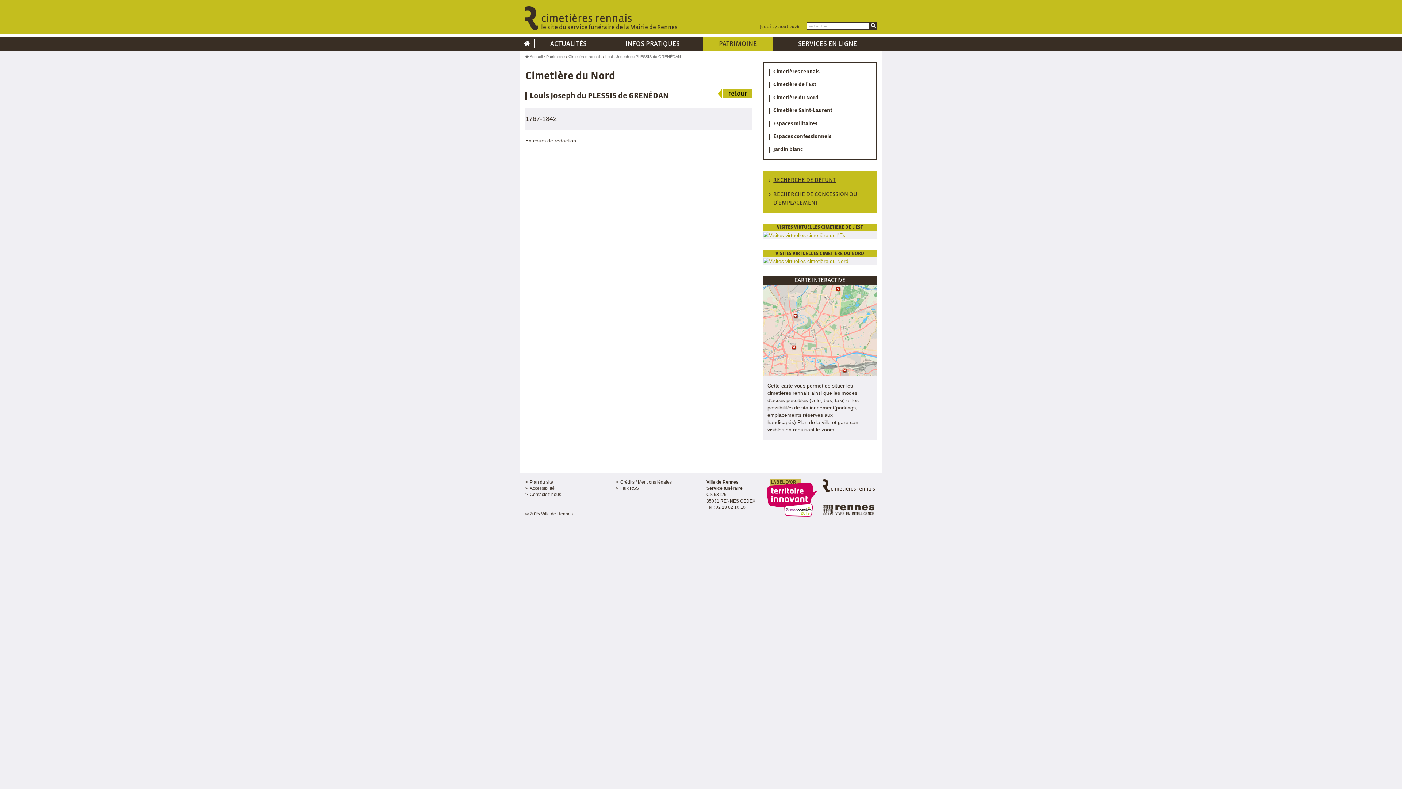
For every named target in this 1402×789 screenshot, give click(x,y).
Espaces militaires (795, 123)
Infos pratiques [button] (652, 44)
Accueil (536, 56)
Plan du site (541, 482)
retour (737, 94)
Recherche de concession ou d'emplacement (815, 199)
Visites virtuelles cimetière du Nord (819, 253)
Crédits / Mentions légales (646, 482)
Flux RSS (629, 488)
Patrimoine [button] (738, 44)
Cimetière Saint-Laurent (802, 110)
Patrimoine (555, 56)
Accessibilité (542, 488)
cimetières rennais (609, 22)
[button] (820, 330)
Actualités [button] (568, 44)
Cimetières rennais (585, 56)
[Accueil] (527, 44)
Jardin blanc (788, 149)
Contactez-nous (545, 494)
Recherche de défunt (804, 180)
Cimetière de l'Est (794, 84)
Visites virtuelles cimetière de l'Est (820, 227)
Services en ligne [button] (827, 44)
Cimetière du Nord (796, 97)
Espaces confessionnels (802, 136)
